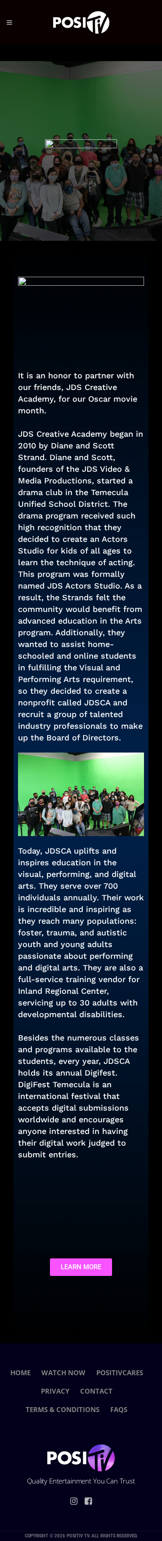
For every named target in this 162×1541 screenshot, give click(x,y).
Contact (96, 1390)
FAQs (118, 1409)
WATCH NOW (63, 1372)
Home (20, 1372)
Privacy (55, 1390)
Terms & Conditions (62, 1409)
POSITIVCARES (119, 1372)
